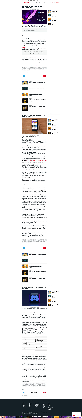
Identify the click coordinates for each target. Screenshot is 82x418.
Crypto (23, 404)
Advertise (51, 0)
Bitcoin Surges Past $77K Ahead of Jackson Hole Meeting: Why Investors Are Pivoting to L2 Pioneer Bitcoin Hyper (37, 94)
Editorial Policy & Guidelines (50, 406)
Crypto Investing (37, 2)
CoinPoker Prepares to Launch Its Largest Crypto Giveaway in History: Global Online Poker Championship (37, 106)
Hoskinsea (23, 57)
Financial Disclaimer (50, 408)
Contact (48, 0)
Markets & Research (49, 2)
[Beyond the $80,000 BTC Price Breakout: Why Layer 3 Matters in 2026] (25, 88)
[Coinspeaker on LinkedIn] (58, 0)
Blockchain (23, 405)
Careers (49, 404)
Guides (33, 2)
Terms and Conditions (50, 407)
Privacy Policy (49, 409)
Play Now (57, 416)
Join (44, 392)
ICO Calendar (40, 2)
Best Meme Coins (37, 406)
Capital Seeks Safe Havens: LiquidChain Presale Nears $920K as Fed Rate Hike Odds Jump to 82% (34, 47)
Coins (29, 402)
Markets (23, 403)
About (45, 0)
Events (29, 405)
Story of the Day (24, 402)
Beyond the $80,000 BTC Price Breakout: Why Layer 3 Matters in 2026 (38, 88)
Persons (30, 404)
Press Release (30, 81)
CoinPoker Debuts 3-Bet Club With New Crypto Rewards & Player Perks (37, 100)
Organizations (30, 403)
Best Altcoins (36, 403)
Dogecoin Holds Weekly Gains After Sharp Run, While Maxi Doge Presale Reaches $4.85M (37, 82)
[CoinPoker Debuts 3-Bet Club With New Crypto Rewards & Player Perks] (25, 100)
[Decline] (80, 412)
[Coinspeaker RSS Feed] (59, 0)
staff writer (30, 95)
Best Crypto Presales (37, 404)
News (31, 2)
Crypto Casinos (44, 2)
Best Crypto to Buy (37, 402)
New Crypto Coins (37, 405)
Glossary (30, 407)
